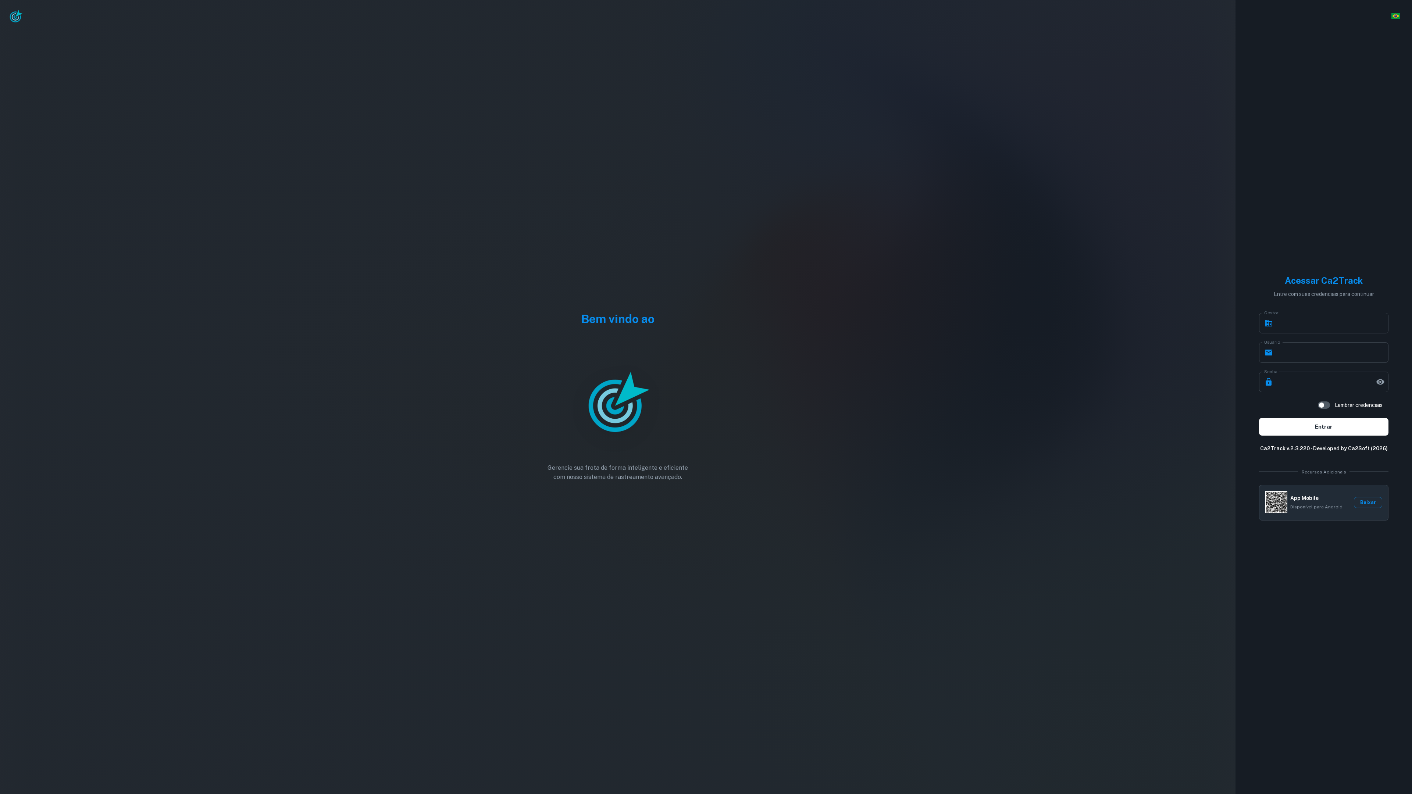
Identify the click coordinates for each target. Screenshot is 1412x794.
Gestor (1271, 312)
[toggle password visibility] (1380, 382)
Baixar (1368, 502)
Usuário (1272, 341)
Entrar (1324, 426)
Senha (1270, 371)
